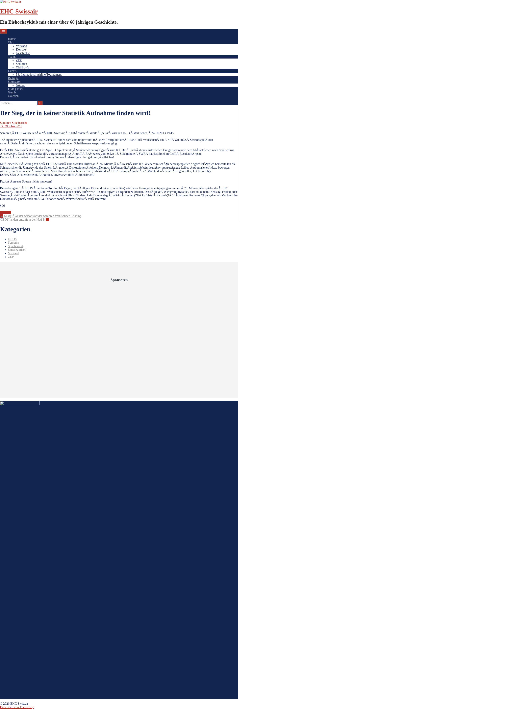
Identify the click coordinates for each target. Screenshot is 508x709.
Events (12, 71)
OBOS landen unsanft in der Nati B (24, 219)
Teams (12, 56)
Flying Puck (15, 88)
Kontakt (21, 49)
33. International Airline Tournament (39, 74)
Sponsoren (14, 81)
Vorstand (21, 46)
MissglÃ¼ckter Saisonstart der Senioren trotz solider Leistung (40, 216)
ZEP (19, 60)
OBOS (12, 239)
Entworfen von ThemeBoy (17, 707)
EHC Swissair (19, 11)
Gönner (20, 85)
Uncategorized (17, 249)
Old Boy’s (22, 67)
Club (11, 42)
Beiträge (13, 78)
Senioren (21, 63)
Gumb (12, 92)
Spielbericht (19, 122)
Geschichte (23, 53)
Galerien (13, 96)
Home (12, 38)
